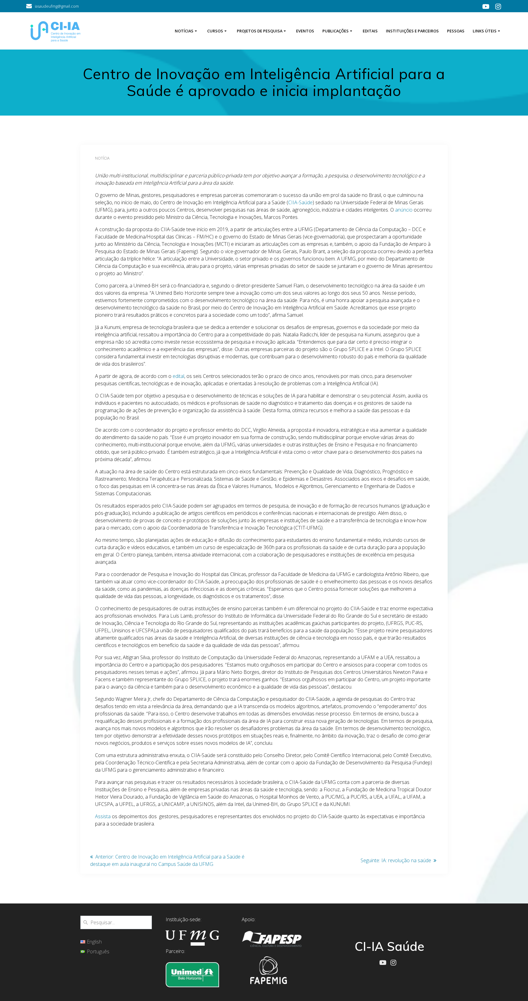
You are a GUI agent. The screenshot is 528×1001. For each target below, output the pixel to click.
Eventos (305, 31)
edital (178, 376)
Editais (370, 31)
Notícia (102, 158)
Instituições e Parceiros (412, 31)
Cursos (215, 31)
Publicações (335, 31)
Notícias (184, 31)
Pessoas (455, 31)
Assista (103, 816)
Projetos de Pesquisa (259, 31)
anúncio (404, 209)
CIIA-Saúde (300, 202)
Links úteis (485, 31)
